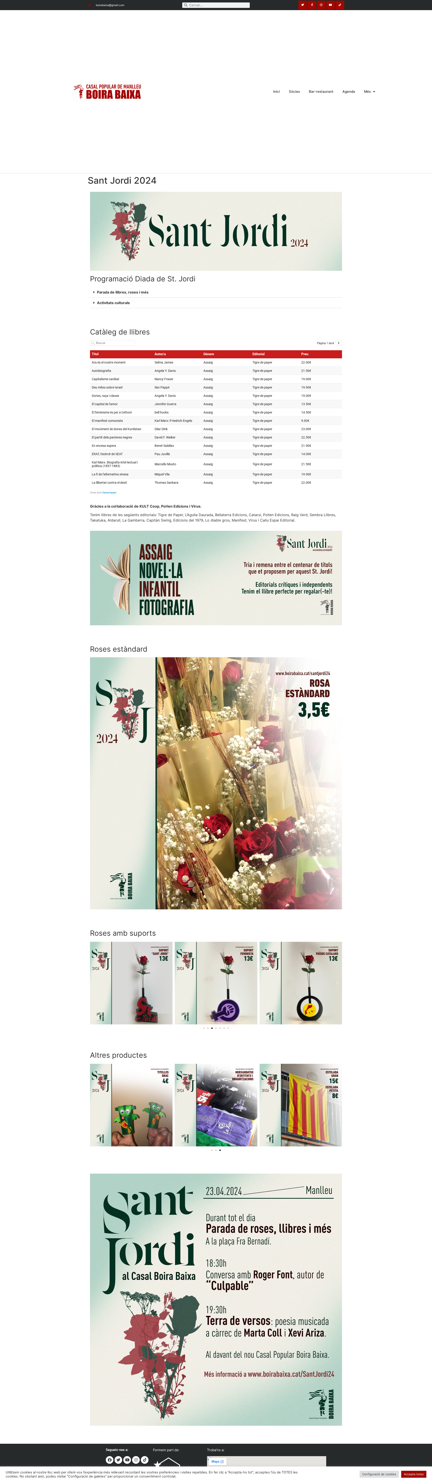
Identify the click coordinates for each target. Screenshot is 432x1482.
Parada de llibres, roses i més (122, 292)
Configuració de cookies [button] (379, 1474)
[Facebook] (109, 1460)
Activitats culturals (113, 302)
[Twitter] (302, 5)
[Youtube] (330, 5)
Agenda (348, 91)
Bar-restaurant (321, 91)
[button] (216, 292)
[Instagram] (321, 5)
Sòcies (294, 91)
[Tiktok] (340, 5)
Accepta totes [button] (414, 1474)
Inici (276, 91)
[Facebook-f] (312, 5)
